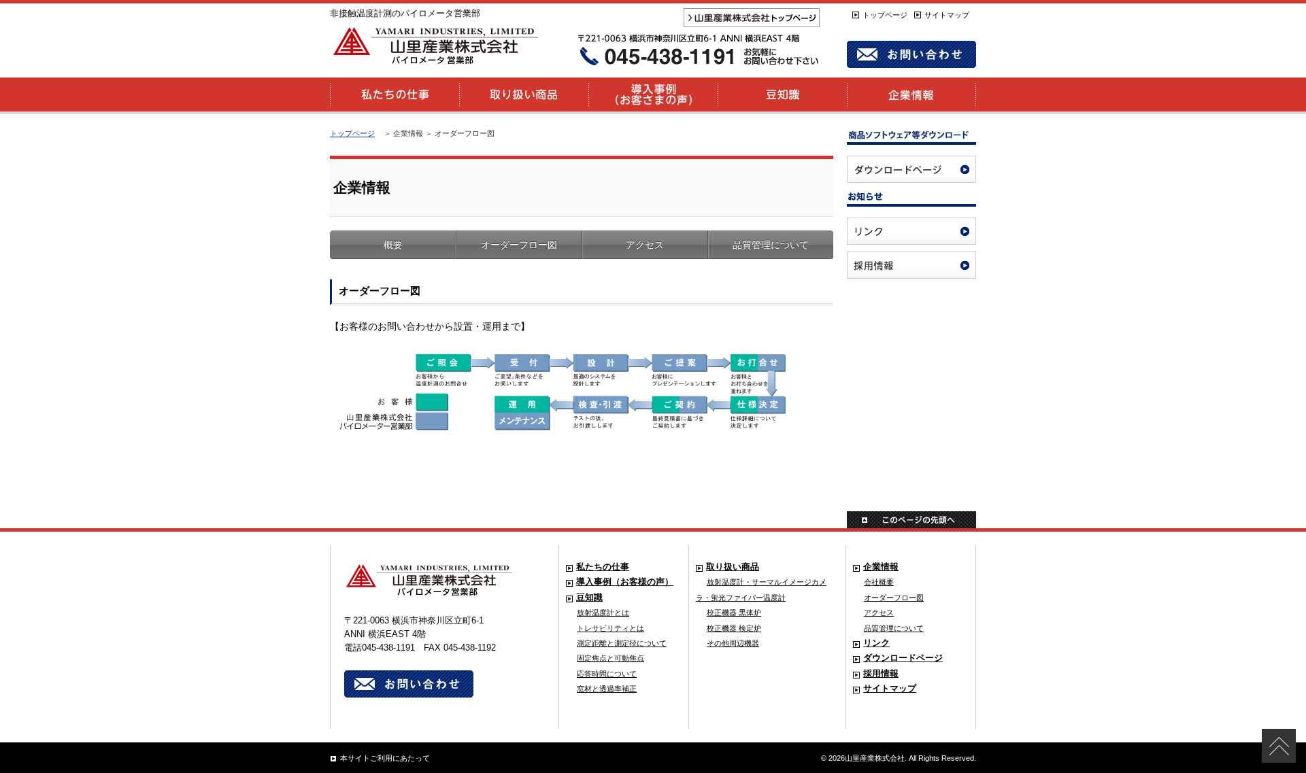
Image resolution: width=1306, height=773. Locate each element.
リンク (876, 643)
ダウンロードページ (903, 658)
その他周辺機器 (733, 643)
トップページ (885, 15)
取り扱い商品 (732, 567)
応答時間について (607, 674)
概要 (393, 244)
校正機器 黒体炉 (734, 612)
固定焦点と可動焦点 (610, 658)
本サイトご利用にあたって (385, 758)
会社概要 (879, 582)
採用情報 (881, 673)
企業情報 (881, 567)
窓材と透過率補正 (607, 689)
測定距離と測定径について (622, 643)
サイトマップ (946, 15)
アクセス (645, 244)
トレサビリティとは (610, 628)
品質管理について (771, 244)
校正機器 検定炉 (734, 628)
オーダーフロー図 (519, 244)
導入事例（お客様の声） (624, 582)
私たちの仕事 (602, 567)
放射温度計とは (603, 612)
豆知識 (589, 597)
